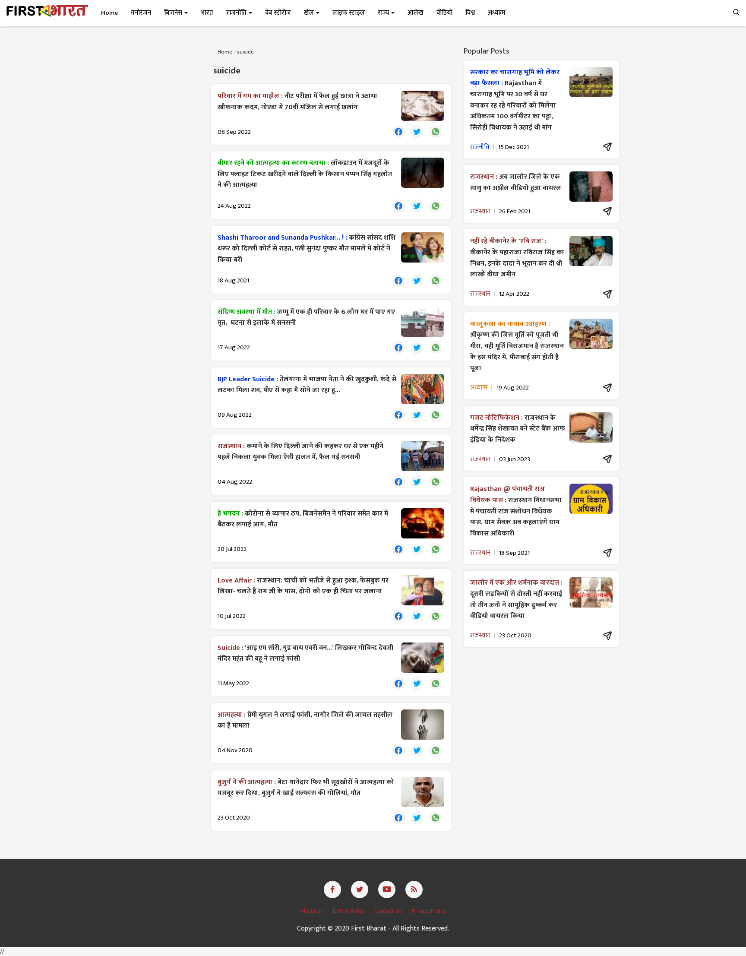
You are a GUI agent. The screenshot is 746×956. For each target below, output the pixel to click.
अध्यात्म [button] (497, 12)
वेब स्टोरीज (278, 12)
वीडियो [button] (444, 12)
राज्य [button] (384, 12)
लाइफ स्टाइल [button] (348, 12)
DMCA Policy (349, 911)
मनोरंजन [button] (141, 12)
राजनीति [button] (237, 12)
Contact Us (388, 911)
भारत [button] (207, 12)
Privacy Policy (429, 911)
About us (312, 911)
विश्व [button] (470, 12)
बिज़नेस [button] (173, 12)
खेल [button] (309, 12)
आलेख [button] (416, 12)
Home (109, 12)
